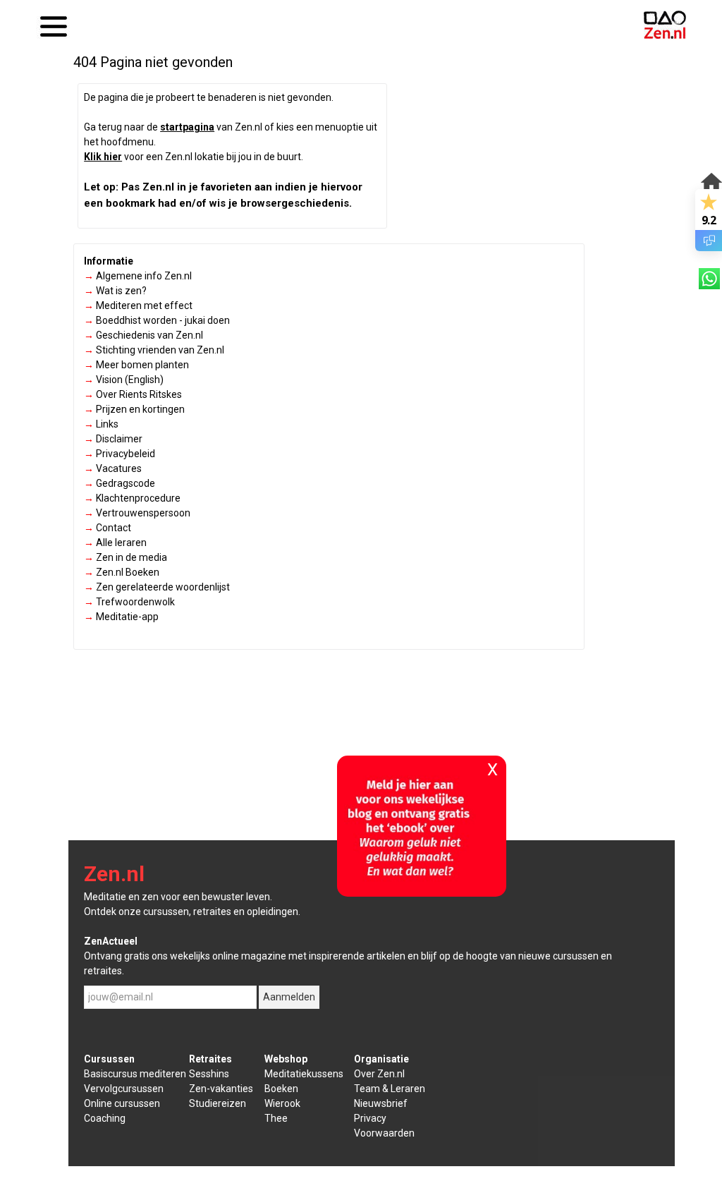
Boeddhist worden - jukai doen (157, 320)
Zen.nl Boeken (121, 572)
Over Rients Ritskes (133, 394)
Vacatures (113, 468)
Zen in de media (125, 557)
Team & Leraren (389, 1088)
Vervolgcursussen (124, 1088)
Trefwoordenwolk (129, 601)
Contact (107, 527)
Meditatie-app (121, 616)
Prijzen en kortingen (134, 409)
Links (101, 424)
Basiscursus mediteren (135, 1073)
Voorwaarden (384, 1133)
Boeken (281, 1088)
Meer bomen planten (136, 364)
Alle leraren (115, 542)
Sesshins (209, 1073)
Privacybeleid (119, 453)
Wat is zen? (115, 290)
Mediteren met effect (138, 305)
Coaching (105, 1118)
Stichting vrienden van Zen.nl (154, 350)
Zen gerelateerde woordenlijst (157, 587)
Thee (276, 1118)
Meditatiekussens (303, 1073)
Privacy (370, 1118)
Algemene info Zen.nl (138, 275)
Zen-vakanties (221, 1088)
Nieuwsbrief (381, 1103)
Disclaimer (113, 438)
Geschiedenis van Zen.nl (143, 335)
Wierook (282, 1103)
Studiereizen (217, 1103)
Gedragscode (119, 483)
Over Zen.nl (379, 1073)
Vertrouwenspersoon (137, 513)
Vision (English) (124, 379)
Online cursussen (122, 1103)
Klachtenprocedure (132, 498)
